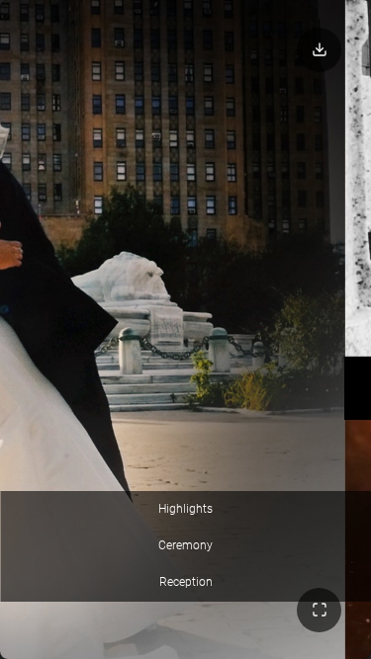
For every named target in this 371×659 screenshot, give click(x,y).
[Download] (319, 50)
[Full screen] (319, 610)
